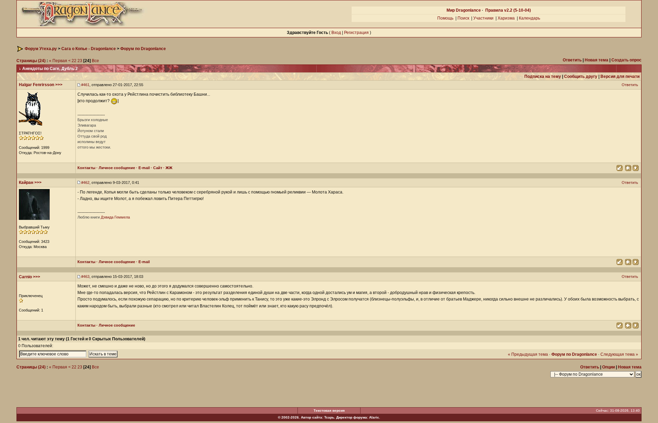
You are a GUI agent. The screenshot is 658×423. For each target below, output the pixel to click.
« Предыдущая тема (528, 354)
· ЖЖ (167, 168)
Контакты (86, 168)
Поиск (463, 18)
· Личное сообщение (115, 168)
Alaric (374, 417)
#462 (85, 182)
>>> (58, 84)
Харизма (506, 18)
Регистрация (356, 32)
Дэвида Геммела (115, 217)
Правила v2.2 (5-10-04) (508, 10)
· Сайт (156, 168)
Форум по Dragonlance (143, 48)
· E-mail (142, 168)
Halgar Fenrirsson (36, 84)
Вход (336, 32)
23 (79, 60)
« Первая (58, 60)
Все (95, 60)
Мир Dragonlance (464, 10)
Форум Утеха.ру (41, 48)
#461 (85, 85)
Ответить (630, 85)
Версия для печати (619, 76)
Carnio (25, 276)
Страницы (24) (31, 60)
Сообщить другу (580, 76)
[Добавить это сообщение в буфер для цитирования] (628, 167)
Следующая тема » (619, 354)
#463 (85, 276)
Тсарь (329, 417)
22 (74, 60)
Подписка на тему (542, 76)
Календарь (529, 18)
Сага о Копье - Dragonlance (88, 48)
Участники (483, 18)
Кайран (26, 182)
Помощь (445, 18)
